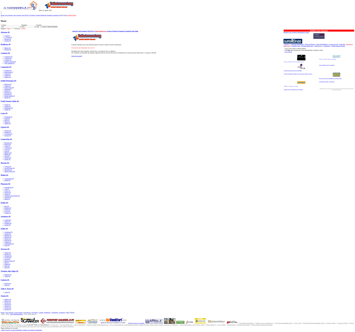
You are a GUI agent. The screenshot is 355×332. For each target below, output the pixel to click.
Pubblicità (43, 15)
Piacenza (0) (8, 92)
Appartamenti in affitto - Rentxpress (326, 81)
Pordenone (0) (8, 108)
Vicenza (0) (7, 308)
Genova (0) (7, 130)
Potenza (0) (7, 49)
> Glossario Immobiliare (297, 44)
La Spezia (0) (8, 134)
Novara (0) (7, 192)
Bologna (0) (7, 84)
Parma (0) (7, 91)
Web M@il (70, 312)
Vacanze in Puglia (342, 323)
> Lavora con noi (333, 44)
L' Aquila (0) (8, 37)
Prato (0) (7, 266)
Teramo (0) (7, 41)
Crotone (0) (7, 60)
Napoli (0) (7, 75)
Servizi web (54, 325)
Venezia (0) (7, 304)
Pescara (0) (7, 39)
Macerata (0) (8, 170)
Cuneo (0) (7, 191)
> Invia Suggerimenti (321, 44)
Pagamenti (50, 15)
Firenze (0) (7, 254)
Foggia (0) (7, 209)
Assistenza (56, 15)
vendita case (26, 330)
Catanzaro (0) (8, 56)
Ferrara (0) (7, 86)
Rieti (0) (6, 120)
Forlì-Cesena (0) (9, 87)
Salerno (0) (7, 77)
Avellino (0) (7, 70)
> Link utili (341, 44)
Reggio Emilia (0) (9, 96)
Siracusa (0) (7, 240)
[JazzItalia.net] (190, 323)
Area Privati (24, 15)
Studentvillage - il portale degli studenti (238, 325)
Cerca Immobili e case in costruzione (327, 65)
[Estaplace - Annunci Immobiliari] (92, 323)
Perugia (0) (7, 283)
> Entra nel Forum (309, 44)
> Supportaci (326, 46)
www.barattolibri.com (66, 325)
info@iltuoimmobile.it (16, 314)
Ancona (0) (7, 166)
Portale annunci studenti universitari (262, 325)
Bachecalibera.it (211, 325)
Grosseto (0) (8, 256)
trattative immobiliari (36, 330)
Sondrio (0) (7, 158)
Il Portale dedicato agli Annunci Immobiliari (293, 70)
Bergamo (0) (8, 143)
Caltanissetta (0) (9, 244)
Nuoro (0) (7, 221)
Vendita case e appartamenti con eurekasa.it (293, 89)
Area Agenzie (9, 15)
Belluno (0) (7, 299)
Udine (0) (7, 104)
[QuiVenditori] (113, 323)
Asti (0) (6, 189)
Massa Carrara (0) (9, 261)
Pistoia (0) (7, 264)
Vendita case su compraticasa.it (264, 323)
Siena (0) (7, 267)
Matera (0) (7, 48)
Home (2, 15)
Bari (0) (6, 206)
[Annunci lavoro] (136, 323)
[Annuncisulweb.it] (180, 323)
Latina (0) (7, 118)
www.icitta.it (288, 52)
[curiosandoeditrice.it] (293, 43)
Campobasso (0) (9, 178)
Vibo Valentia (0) (9, 63)
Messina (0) (7, 235)
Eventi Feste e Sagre (21, 325)
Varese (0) (7, 159)
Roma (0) (7, 122)
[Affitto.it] (154, 323)
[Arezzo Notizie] (170, 323)
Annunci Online (331, 323)
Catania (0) (7, 234)
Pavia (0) (7, 156)
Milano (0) (7, 154)
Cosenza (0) (7, 58)
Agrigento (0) (8, 232)
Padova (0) (7, 301)
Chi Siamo (32, 15)
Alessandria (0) (8, 187)
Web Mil (63, 15)
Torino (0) (7, 194)
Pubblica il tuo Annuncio (319, 30)
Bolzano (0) (7, 274)
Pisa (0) (6, 262)
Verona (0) (7, 306)
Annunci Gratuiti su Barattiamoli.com (97, 325)
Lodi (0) (6, 151)
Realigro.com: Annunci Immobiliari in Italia (296, 32)
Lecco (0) (7, 149)
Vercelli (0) (7, 197)
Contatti (37, 15)
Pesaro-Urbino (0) (9, 171)
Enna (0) (7, 245)
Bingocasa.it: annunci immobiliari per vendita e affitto (330, 78)
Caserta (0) (7, 74)
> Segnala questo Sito (306, 46)
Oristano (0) (7, 223)
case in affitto (221, 325)
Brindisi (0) (7, 208)
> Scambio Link (295, 46)
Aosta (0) (7, 292)
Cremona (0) (8, 148)
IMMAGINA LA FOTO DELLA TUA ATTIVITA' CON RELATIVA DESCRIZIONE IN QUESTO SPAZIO (337, 89)
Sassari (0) (7, 225)
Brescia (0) (7, 144)
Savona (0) (7, 135)
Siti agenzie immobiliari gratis (283, 323)
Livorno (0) (7, 257)
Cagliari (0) (7, 220)
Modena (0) (7, 89)
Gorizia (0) (7, 106)
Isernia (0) (7, 180)
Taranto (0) (7, 213)
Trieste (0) (7, 109)
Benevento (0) (8, 72)
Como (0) (7, 146)
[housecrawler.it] (10, 323)
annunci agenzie (5, 330)
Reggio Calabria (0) (10, 61)
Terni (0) (7, 285)
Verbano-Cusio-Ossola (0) (12, 196)
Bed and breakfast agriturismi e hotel (313, 323)
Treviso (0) (7, 303)
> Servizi (317, 46)
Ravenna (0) (8, 94)
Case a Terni (297, 323)
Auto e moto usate (79, 325)
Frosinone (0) (8, 117)
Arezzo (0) (7, 252)
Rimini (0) (7, 97)
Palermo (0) (7, 237)
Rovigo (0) (7, 309)
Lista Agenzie (17, 15)
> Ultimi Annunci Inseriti (337, 46)
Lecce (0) (7, 211)
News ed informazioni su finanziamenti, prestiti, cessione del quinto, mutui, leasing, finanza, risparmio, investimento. (144, 325)
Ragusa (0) (7, 239)
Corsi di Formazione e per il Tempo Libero (192, 325)
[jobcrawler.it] (30, 323)
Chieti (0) (7, 36)
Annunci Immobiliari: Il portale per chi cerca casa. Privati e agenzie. (298, 73)
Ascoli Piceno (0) (9, 168)
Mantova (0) (8, 153)
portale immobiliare (16, 330)
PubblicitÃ (47, 312)
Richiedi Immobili (76, 56)
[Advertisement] (177, 59)
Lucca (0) (7, 259)
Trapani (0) (7, 242)
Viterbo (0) (7, 123)
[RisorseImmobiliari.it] (57, 323)
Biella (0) (7, 199)
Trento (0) (7, 276)
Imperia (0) (7, 132)
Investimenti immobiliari (246, 323)
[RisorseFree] (81, 323)
